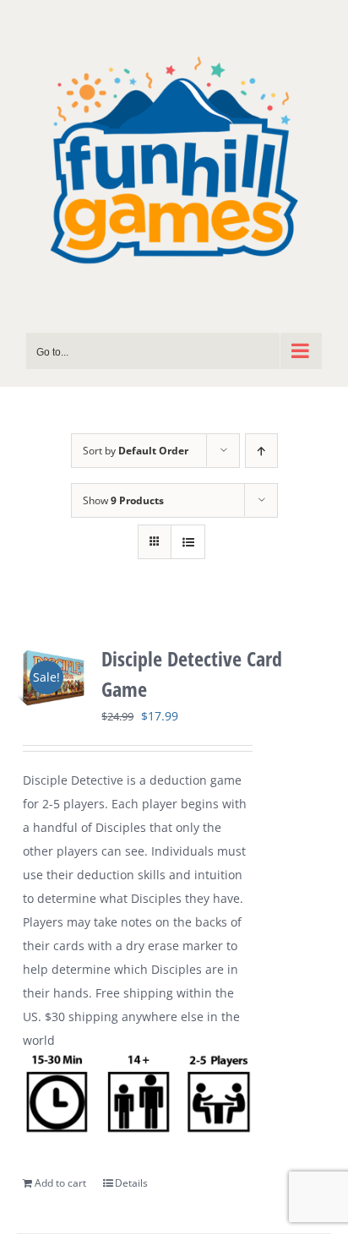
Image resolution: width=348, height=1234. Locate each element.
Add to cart (60, 1183)
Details (131, 1183)
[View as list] (187, 541)
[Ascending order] (261, 450)
